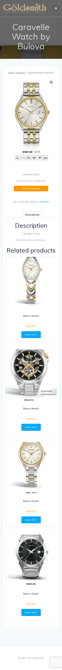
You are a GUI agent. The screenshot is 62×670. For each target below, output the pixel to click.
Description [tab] (32, 214)
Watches (20, 72)
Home (11, 72)
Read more (31, 334)
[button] (51, 82)
